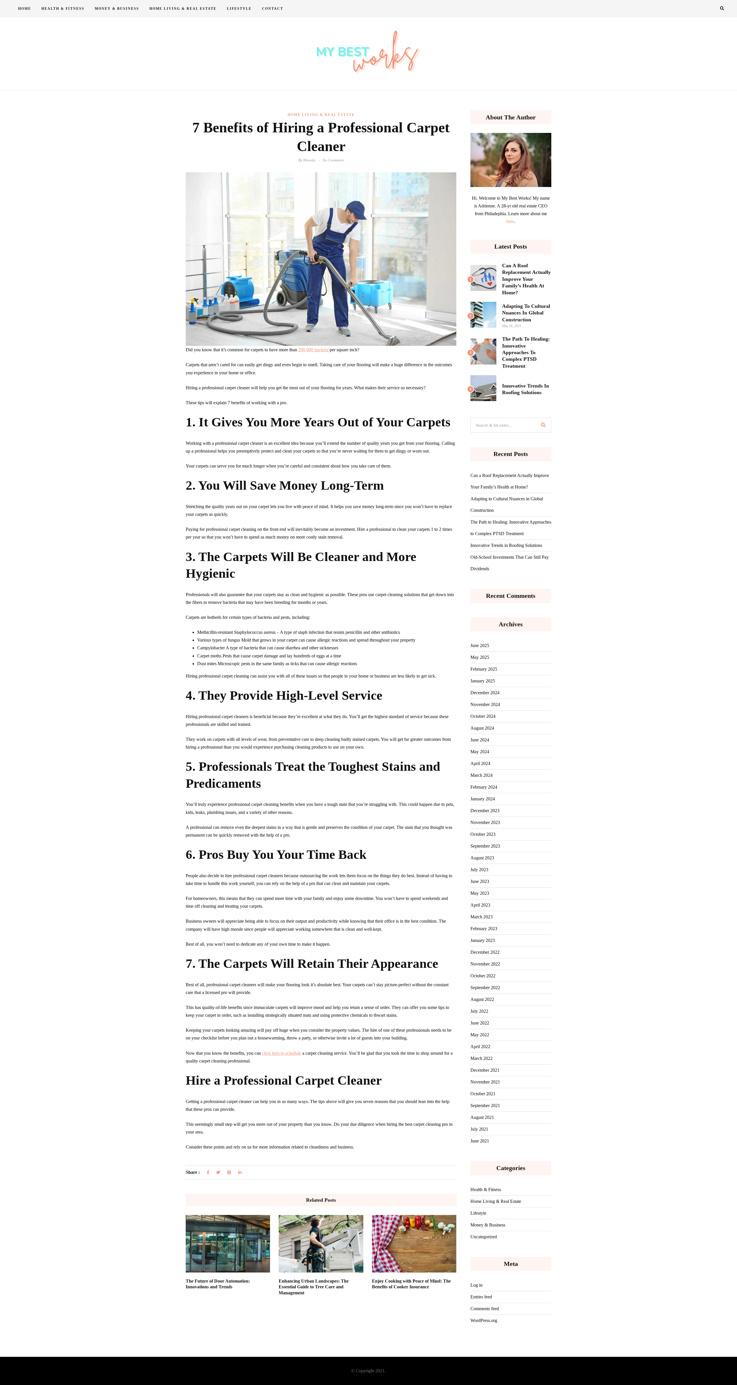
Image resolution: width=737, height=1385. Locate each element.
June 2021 (479, 1140)
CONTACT (272, 9)
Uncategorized (483, 1236)
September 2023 (485, 846)
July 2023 (479, 869)
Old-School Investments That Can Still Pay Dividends (509, 563)
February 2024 (483, 787)
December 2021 (484, 1070)
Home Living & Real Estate (182, 9)
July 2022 (479, 1011)
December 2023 (484, 810)
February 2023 (483, 928)
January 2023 (482, 940)
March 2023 (481, 916)
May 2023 (479, 893)
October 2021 (482, 1093)
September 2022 (485, 987)
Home (24, 9)
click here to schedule (281, 1053)
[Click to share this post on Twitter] (218, 1172)
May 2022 (479, 1034)
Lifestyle (239, 9)
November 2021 (485, 1081)
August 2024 (482, 728)
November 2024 (485, 704)
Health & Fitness (62, 9)
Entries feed (481, 1296)
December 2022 (484, 952)
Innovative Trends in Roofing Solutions (506, 545)
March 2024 (481, 775)
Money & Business (117, 9)
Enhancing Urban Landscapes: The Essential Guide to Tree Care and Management (314, 1287)
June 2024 (479, 739)
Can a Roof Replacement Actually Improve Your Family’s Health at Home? (526, 279)
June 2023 (479, 881)
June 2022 (479, 1022)
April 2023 (480, 905)
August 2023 (482, 857)
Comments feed (484, 1308)
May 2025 (479, 657)
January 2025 (482, 680)
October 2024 (482, 716)
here (510, 221)
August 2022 (482, 999)
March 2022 (481, 1058)
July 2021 (479, 1129)
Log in (476, 1285)
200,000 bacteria (313, 349)
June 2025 (479, 645)
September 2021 (485, 1105)
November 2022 (485, 964)
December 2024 (484, 692)
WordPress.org (483, 1320)
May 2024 (479, 751)
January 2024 (482, 798)
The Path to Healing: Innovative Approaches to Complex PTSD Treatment (526, 352)
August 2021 (482, 1117)
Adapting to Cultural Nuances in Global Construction (526, 313)
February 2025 (483, 669)
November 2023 (485, 822)
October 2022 (482, 975)
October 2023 (482, 834)
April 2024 (480, 763)
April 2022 (480, 1046)
